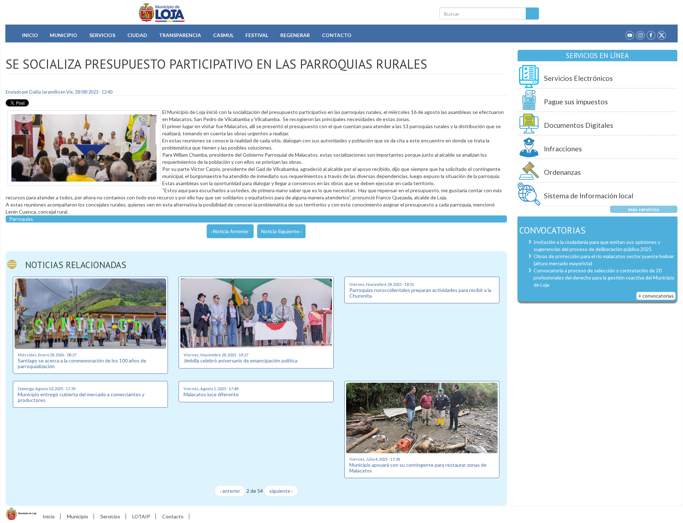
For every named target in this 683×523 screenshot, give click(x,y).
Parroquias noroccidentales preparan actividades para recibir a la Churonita (420, 292)
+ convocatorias (656, 296)
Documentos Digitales (578, 125)
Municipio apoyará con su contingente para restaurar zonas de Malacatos (418, 467)
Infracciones (563, 149)
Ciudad (137, 35)
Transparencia (180, 35)
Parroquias (21, 219)
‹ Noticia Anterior (230, 231)
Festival (256, 35)
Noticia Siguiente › (281, 231)
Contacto (336, 35)
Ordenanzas (562, 172)
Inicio (30, 35)
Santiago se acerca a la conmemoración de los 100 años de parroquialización (82, 363)
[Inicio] (162, 12)
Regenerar (295, 35)
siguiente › (281, 491)
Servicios (102, 35)
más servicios (644, 209)
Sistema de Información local (588, 196)
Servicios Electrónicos (578, 78)
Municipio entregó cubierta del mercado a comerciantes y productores (81, 397)
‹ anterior (230, 491)
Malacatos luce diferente (211, 394)
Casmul (223, 35)
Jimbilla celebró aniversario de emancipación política (240, 360)
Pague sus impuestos (576, 102)
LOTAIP (141, 516)
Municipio (63, 35)
